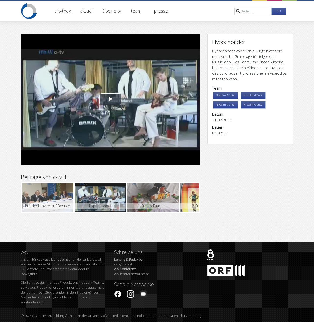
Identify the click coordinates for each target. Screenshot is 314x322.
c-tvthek (62, 11)
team (136, 11)
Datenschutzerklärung (185, 315)
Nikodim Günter (225, 95)
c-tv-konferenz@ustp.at (131, 271)
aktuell (87, 11)
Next (206, 198)
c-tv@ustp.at (129, 261)
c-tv (34, 315)
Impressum (158, 315)
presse (161, 11)
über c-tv (112, 11)
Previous (14, 198)
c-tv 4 (59, 177)
